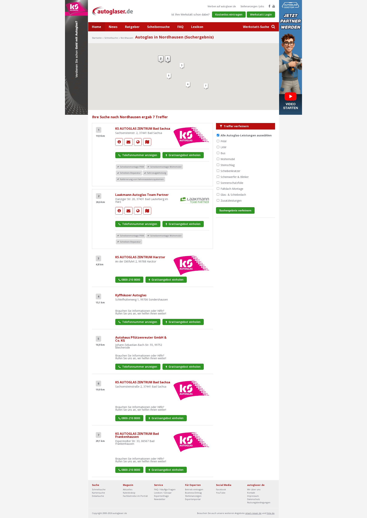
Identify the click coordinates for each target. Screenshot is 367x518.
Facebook (221, 489)
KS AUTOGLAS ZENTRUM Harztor (140, 257)
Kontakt (251, 492)
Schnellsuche (111, 37)
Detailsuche (98, 495)
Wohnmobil (228, 159)
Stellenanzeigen (193, 495)
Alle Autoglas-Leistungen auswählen (246, 135)
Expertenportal (193, 499)
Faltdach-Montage (232, 189)
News (113, 27)
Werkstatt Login (261, 14)
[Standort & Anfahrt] (147, 142)
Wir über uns (253, 489)
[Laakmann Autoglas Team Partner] (119, 211)
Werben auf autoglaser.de (222, 6)
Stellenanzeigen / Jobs (252, 6)
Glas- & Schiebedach (233, 194)
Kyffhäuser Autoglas (130, 295)
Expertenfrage (161, 495)
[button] (168, 59)
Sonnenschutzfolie (232, 183)
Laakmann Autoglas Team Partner (142, 195)
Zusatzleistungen (231, 200)
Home (96, 27)
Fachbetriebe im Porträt (135, 495)
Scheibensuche (158, 27)
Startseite (97, 37)
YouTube (220, 492)
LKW (223, 147)
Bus (223, 153)
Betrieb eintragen (194, 489)
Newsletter (159, 499)
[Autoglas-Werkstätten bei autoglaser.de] (115, 11)
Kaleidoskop (129, 492)
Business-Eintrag (193, 492)
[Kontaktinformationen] (128, 142)
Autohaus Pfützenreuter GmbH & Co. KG (140, 339)
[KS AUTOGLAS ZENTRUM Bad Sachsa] (119, 142)
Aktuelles (127, 489)
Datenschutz (253, 499)
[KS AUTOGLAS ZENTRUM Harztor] (191, 265)
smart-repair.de (253, 513)
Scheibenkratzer (230, 171)
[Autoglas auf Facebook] (269, 6)
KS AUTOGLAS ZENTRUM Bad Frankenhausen (137, 435)
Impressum (253, 495)
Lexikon (197, 27)
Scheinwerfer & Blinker (235, 177)
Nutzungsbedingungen (258, 502)
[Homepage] (138, 142)
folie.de (270, 513)
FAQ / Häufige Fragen (164, 489)
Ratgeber (132, 27)
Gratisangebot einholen (184, 155)
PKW (224, 141)
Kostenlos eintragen (228, 14)
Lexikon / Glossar (163, 492)
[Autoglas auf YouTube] (273, 6)
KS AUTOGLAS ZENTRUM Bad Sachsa (142, 128)
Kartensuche (98, 492)
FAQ (180, 27)
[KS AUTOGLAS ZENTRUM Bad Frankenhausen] (191, 442)
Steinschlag (228, 165)
